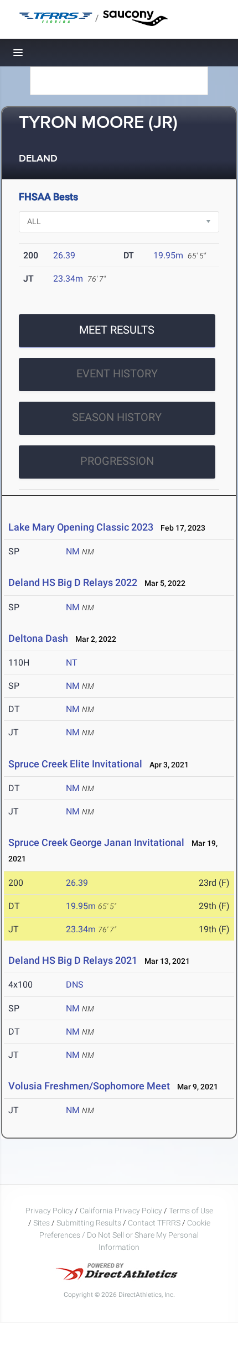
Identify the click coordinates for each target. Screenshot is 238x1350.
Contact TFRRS (155, 1222)
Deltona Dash (38, 638)
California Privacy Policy (121, 1210)
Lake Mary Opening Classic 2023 (80, 527)
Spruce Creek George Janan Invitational (96, 842)
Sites (41, 1222)
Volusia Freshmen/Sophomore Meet (89, 1086)
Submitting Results (88, 1222)
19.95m (168, 255)
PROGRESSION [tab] (117, 461)
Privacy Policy (49, 1210)
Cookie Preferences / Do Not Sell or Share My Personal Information (124, 1235)
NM (73, 551)
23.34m (68, 278)
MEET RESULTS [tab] (116, 329)
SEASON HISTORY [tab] (117, 417)
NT (71, 662)
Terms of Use (191, 1210)
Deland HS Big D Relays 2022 (72, 582)
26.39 (64, 255)
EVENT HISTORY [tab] (117, 373)
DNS (75, 984)
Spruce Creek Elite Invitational (75, 764)
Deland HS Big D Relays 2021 (72, 960)
